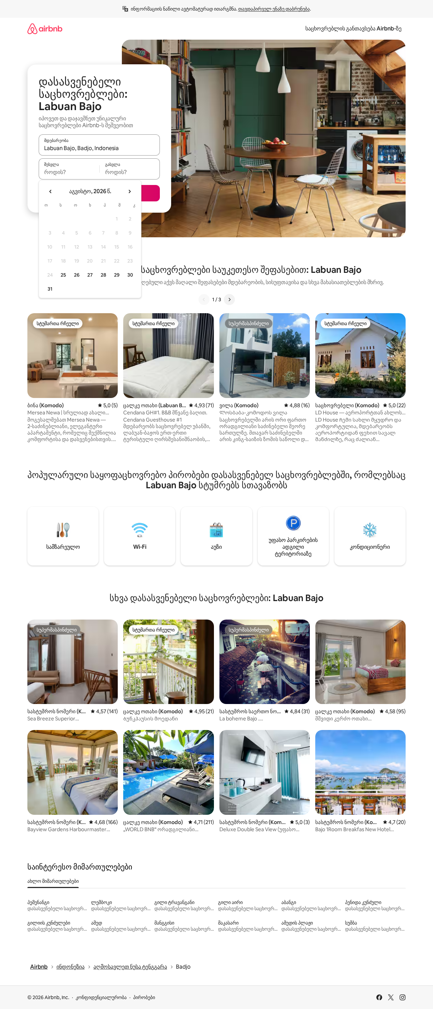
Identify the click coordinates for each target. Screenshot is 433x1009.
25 (63, 275)
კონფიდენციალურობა (101, 997)
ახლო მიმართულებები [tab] (53, 881)
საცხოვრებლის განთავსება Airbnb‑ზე (353, 28)
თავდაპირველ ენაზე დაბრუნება (274, 9)
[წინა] (204, 299)
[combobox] (99, 148)
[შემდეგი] (229, 299)
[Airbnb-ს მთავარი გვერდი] (44, 28)
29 (116, 275)
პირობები (144, 997)
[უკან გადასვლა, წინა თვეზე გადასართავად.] (51, 191)
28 (103, 275)
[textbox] (69, 172)
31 (50, 289)
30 (130, 275)
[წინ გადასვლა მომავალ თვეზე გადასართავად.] (129, 191)
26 (76, 275)
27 (90, 275)
